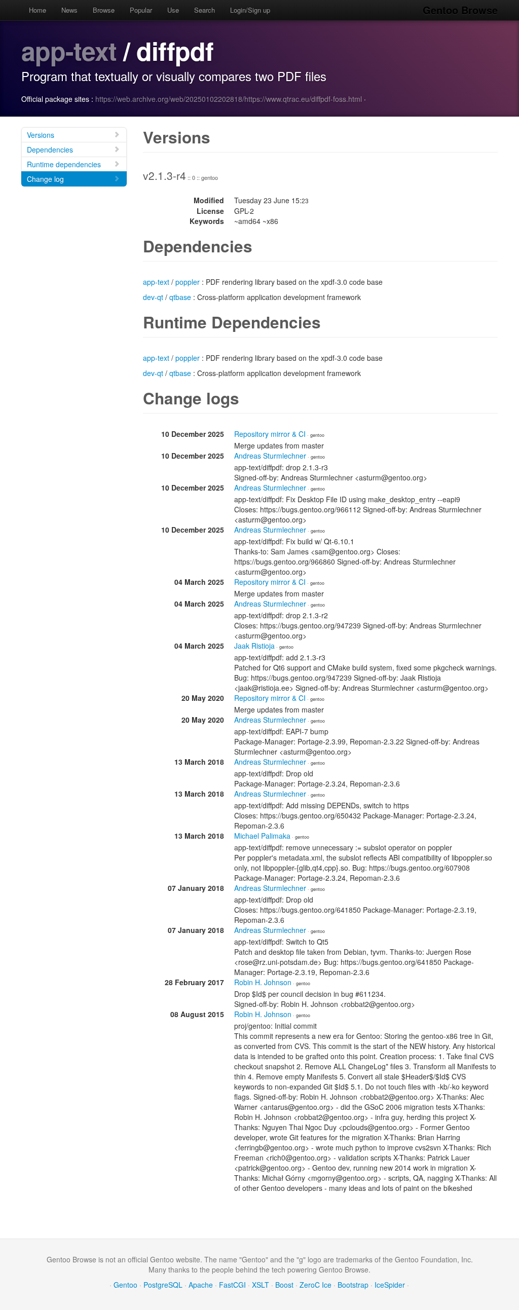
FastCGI (232, 1285)
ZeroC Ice (315, 1285)
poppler (187, 282)
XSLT (260, 1285)
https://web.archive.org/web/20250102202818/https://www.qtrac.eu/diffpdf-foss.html (228, 99)
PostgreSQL (162, 1285)
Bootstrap (353, 1285)
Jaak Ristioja (254, 646)
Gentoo (125, 1285)
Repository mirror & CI (270, 434)
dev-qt (153, 297)
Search (204, 10)
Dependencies (50, 149)
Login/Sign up (250, 10)
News (69, 10)
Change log (45, 179)
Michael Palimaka (262, 836)
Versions (40, 135)
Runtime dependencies (64, 164)
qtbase (180, 297)
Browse (104, 10)
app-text (69, 50)
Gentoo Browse (460, 10)
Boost (284, 1285)
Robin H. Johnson (262, 982)
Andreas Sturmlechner (270, 456)
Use (173, 10)
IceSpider (390, 1285)
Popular (141, 10)
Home (37, 10)
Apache (201, 1285)
